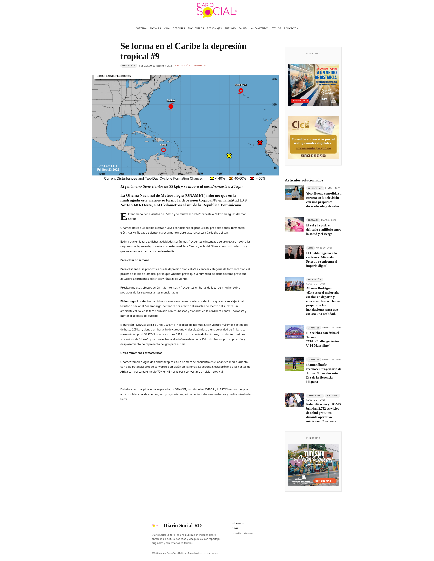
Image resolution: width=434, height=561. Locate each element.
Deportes (313, 327)
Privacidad (237, 533)
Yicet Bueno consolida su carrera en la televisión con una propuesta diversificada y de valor (323, 200)
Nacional (333, 395)
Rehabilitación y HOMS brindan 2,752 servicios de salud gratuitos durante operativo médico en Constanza (323, 412)
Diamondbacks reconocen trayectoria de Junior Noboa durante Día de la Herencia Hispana (323, 373)
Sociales (313, 220)
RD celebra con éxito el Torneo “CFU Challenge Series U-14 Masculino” (322, 339)
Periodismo (315, 188)
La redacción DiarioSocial (190, 65)
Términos (248, 533)
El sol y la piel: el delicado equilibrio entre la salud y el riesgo (323, 230)
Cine (310, 247)
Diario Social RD (182, 525)
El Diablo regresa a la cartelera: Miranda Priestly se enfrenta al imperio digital (321, 259)
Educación (128, 65)
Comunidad (315, 395)
